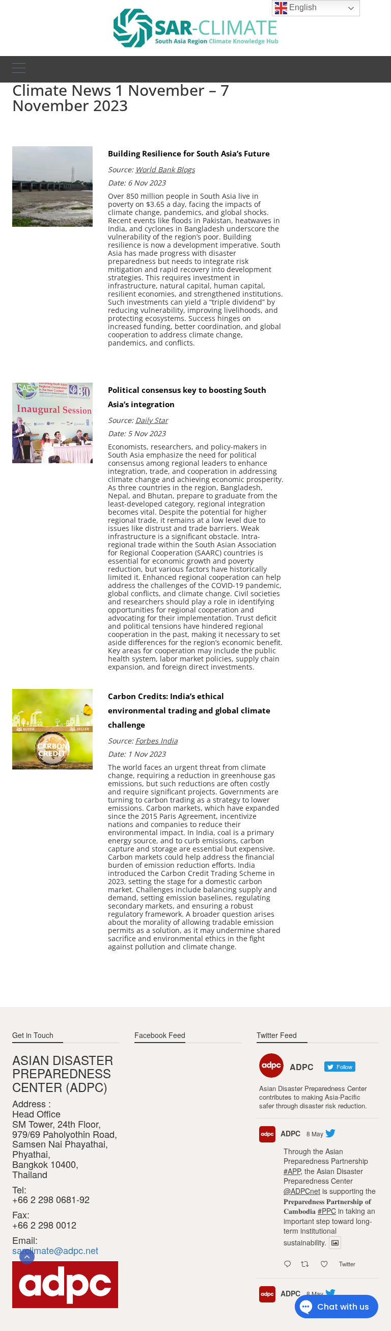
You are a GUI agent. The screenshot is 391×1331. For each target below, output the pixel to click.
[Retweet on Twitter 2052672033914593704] (307, 1264)
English (302, 7)
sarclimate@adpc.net (55, 1250)
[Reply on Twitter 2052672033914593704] (289, 1264)
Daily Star (151, 420)
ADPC (290, 1133)
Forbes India (156, 741)
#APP (292, 1171)
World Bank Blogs (165, 169)
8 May (314, 1133)
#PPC (327, 1211)
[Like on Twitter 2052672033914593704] (327, 1264)
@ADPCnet (302, 1191)
